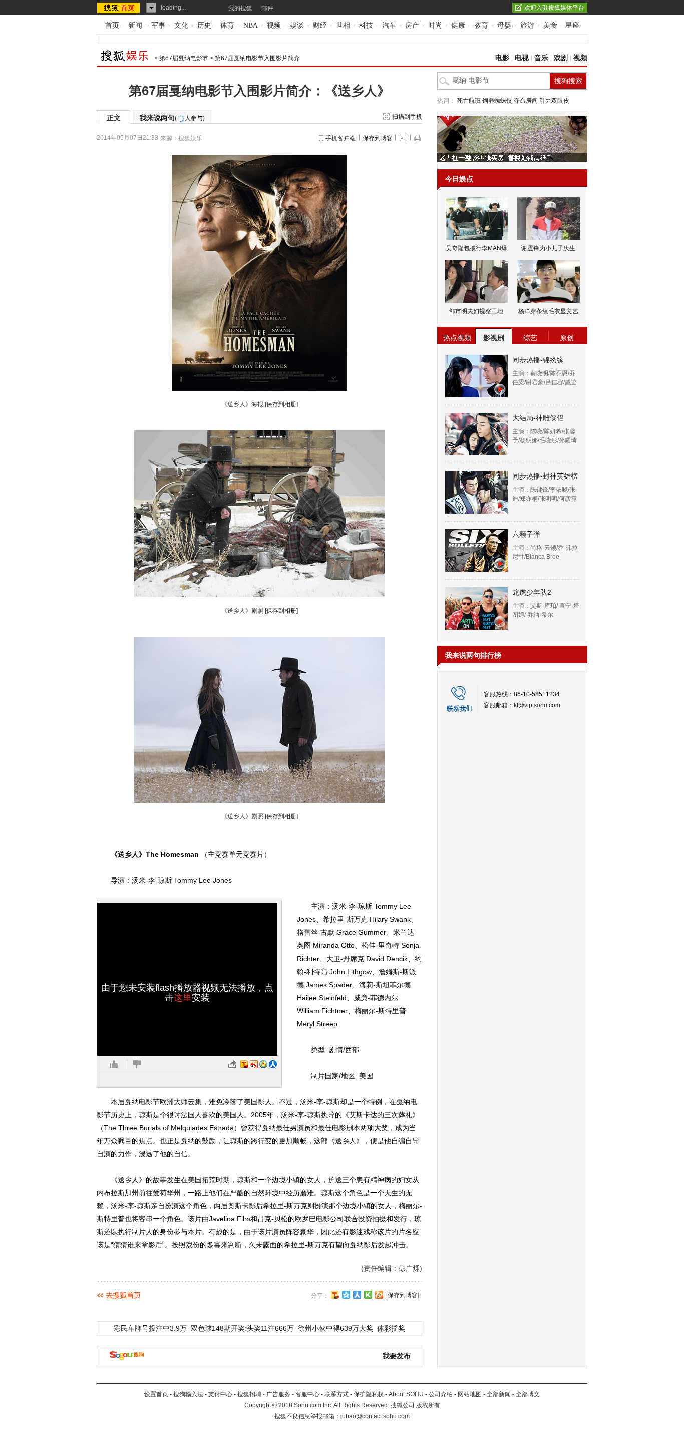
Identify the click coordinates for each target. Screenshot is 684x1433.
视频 (274, 25)
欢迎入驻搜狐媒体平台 (554, 7)
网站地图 (470, 1394)
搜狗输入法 (188, 1394)
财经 (320, 25)
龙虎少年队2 (531, 592)
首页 (112, 25)
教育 (481, 25)
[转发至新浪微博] (254, 1064)
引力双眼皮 (554, 100)
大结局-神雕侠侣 (538, 418)
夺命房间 (526, 100)
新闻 (135, 25)
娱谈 (297, 25)
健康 (458, 25)
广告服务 (278, 1394)
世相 (343, 25)
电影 (502, 58)
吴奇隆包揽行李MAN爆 (476, 248)
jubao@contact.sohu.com (375, 1416)
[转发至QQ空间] (263, 1064)
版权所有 (428, 1405)
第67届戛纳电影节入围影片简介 (257, 58)
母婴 (504, 25)
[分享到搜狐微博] (335, 1295)
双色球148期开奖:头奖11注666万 (242, 1328)
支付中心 (220, 1394)
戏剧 (561, 58)
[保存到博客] (402, 1295)
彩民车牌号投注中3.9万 (150, 1328)
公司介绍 (441, 1394)
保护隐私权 (369, 1394)
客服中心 (307, 1394)
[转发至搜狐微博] (244, 1064)
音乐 (541, 58)
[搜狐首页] (119, 7)
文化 (181, 25)
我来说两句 (172, 118)
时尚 (435, 25)
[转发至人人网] (273, 1064)
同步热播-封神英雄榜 (545, 476)
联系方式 (336, 1394)
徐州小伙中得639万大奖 (335, 1328)
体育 (227, 25)
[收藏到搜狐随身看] (368, 1295)
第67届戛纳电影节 (183, 58)
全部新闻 (499, 1394)
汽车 (389, 25)
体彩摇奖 (391, 1328)
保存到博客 (378, 138)
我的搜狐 (240, 8)
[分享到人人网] (357, 1295)
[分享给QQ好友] (346, 1295)
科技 (366, 25)
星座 (572, 25)
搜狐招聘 (249, 1394)
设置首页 (156, 1394)
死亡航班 (469, 100)
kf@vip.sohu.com (537, 705)
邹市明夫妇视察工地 (476, 311)
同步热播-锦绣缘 (538, 360)
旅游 (527, 25)
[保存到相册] (281, 404)
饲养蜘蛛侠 (497, 100)
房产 (412, 25)
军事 (158, 25)
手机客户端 (340, 138)
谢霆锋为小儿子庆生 (548, 248)
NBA (250, 25)
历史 (204, 25)
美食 (550, 25)
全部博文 (528, 1394)
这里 (183, 998)
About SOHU (406, 1394)
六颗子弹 (526, 534)
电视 (522, 58)
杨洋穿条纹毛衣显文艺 (548, 311)
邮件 (267, 8)
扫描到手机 (407, 116)
